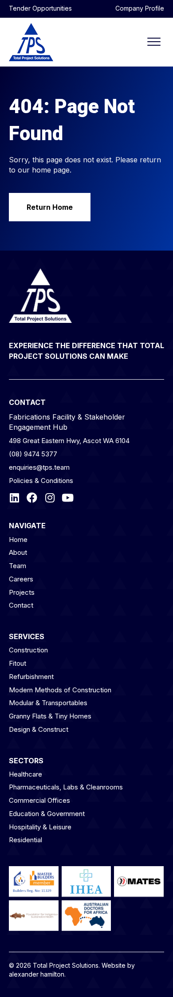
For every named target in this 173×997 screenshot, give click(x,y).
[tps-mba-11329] (34, 881)
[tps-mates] (139, 881)
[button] (40, 8)
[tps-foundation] (34, 915)
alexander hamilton (36, 974)
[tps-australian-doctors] (86, 915)
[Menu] (154, 42)
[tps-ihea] (86, 881)
